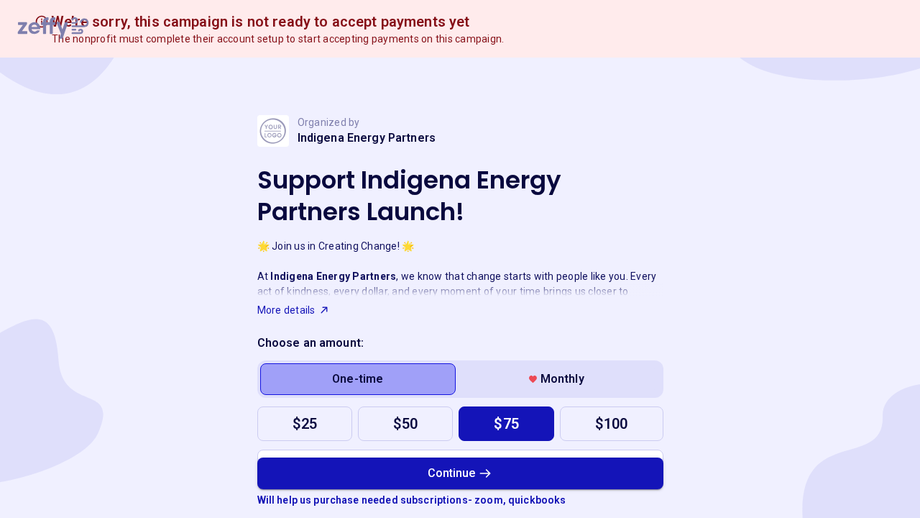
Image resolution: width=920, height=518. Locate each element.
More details (286, 310)
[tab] (358, 379)
